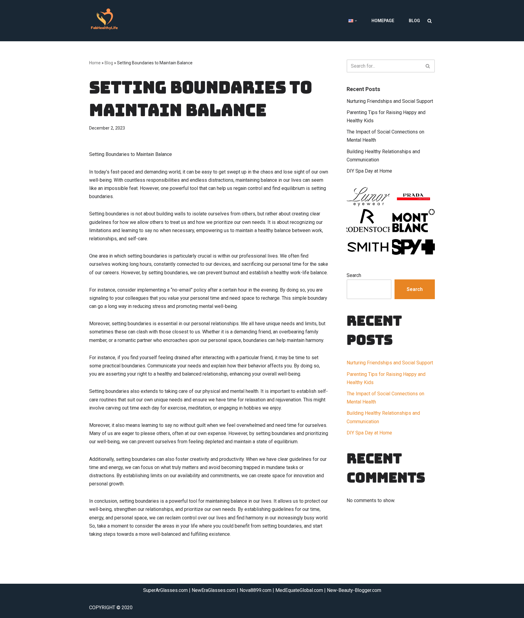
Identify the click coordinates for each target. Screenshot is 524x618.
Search (354, 275)
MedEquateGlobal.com (299, 590)
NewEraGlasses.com (214, 590)
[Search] (429, 21)
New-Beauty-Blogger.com (354, 590)
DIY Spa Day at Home (369, 171)
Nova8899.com (255, 590)
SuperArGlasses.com (165, 590)
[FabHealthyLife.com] (106, 20)
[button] (356, 21)
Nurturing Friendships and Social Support (390, 101)
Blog (414, 20)
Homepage (382, 20)
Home (95, 62)
